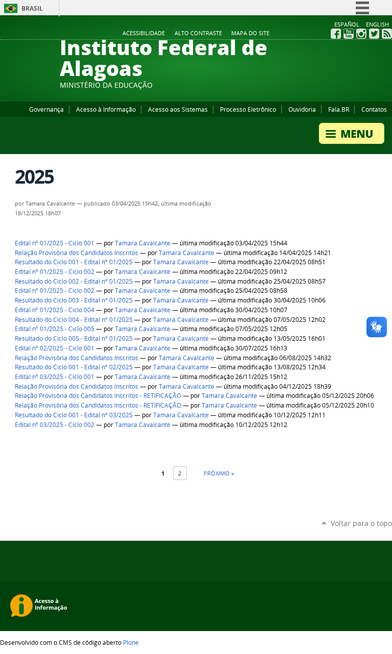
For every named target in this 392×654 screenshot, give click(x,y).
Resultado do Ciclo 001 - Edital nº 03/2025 (74, 415)
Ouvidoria (302, 109)
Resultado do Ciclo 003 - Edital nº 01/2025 (74, 300)
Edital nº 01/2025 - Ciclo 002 (54, 271)
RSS (387, 34)
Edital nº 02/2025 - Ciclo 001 (54, 348)
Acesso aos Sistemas (178, 109)
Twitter (374, 34)
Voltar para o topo (361, 523)
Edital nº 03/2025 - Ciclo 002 (54, 424)
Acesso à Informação (106, 109)
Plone (131, 642)
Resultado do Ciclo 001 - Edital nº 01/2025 (74, 262)
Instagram (361, 34)
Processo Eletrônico (248, 109)
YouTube (349, 34)
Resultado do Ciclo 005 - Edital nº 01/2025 (74, 338)
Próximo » (219, 473)
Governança (46, 109)
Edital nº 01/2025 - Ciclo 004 (54, 310)
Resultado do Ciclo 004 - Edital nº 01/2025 (74, 319)
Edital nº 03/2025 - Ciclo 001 (54, 376)
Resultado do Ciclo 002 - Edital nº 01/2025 (74, 281)
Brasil (32, 8)
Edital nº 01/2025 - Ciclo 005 (54, 328)
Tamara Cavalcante (142, 243)
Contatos (374, 109)
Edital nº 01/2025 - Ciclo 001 (54, 243)
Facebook (336, 34)
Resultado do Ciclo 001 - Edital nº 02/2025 (74, 367)
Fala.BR (338, 109)
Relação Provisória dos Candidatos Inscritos (76, 252)
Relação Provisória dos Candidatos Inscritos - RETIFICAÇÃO (98, 395)
